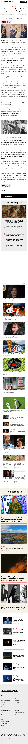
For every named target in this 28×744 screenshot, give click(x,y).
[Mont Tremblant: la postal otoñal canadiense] (14, 534)
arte (3, 190)
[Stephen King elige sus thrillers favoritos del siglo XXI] (7, 620)
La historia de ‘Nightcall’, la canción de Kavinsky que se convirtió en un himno (18, 678)
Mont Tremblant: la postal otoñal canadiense (13, 549)
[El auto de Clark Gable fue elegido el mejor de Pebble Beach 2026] (7, 631)
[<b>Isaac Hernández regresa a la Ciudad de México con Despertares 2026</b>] (7, 666)
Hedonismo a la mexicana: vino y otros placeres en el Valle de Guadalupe (13, 228)
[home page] (8, 2)
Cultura (14, 6)
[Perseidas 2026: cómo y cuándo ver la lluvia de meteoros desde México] (7, 655)
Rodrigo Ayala (19, 18)
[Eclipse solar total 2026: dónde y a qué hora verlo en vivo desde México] (7, 642)
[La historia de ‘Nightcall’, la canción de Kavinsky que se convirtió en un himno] (7, 678)
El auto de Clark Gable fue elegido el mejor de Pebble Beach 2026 (18, 631)
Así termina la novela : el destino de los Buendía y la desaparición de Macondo (14, 221)
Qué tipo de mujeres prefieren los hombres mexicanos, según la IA (13, 608)
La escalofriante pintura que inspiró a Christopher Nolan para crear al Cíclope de (12, 578)
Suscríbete (23, 1)
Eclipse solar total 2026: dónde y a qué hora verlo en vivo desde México (19, 642)
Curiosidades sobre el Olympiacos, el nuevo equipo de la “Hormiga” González (14, 240)
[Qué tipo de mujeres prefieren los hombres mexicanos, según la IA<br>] (14, 593)
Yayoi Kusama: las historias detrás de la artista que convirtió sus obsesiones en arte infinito (13, 519)
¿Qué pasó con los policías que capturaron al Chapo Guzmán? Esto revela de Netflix (14, 234)
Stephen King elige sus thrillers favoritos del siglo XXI (18, 620)
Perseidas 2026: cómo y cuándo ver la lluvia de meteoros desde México (19, 655)
